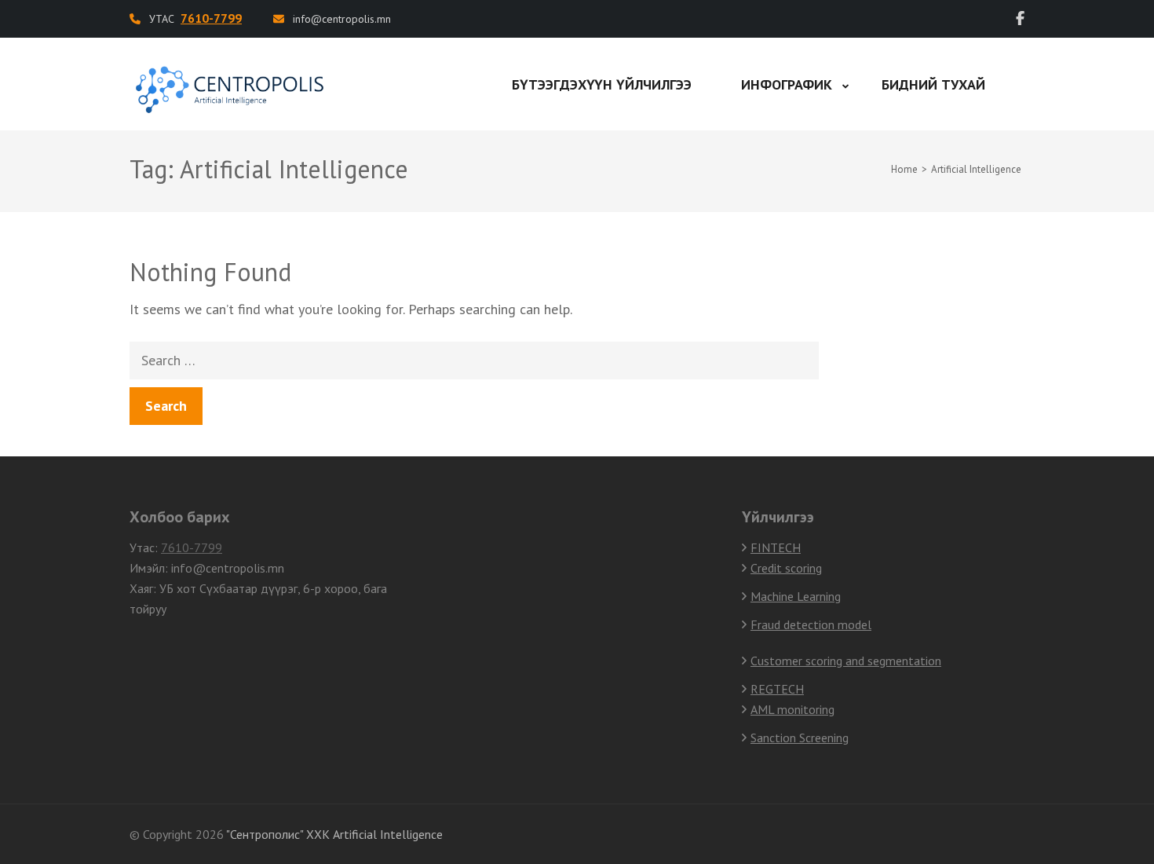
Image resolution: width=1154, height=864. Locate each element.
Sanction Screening (799, 737)
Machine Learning (795, 596)
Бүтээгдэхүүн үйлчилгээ (602, 84)
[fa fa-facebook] (1020, 18)
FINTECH (775, 547)
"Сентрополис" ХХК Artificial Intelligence (334, 834)
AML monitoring (792, 709)
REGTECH (777, 689)
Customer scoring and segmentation (845, 660)
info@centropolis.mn (342, 19)
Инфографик (786, 84)
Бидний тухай (933, 84)
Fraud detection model (810, 624)
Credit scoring (786, 568)
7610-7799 (191, 547)
